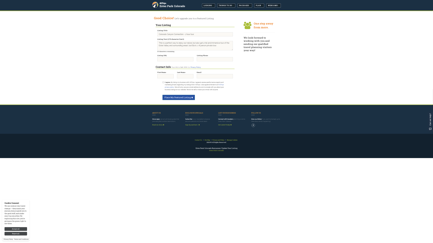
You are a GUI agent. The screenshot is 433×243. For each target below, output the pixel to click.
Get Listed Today (224, 125)
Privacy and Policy (218, 140)
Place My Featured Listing (177, 97)
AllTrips (163, 3)
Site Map (207, 140)
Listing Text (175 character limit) (170, 39)
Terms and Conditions (21, 239)
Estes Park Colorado (172, 6)
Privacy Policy (196, 67)
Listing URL (162, 55)
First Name (161, 72)
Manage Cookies (232, 140)
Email (199, 72)
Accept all (16, 229)
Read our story (157, 125)
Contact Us (198, 140)
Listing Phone (202, 55)
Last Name (181, 72)
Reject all (16, 234)
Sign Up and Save (191, 125)
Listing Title (162, 30)
